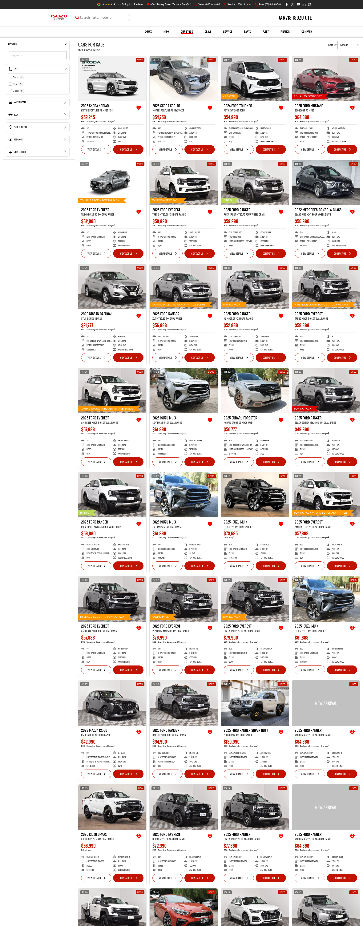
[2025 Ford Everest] (112, 182)
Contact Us (126, 149)
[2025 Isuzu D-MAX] (112, 807)
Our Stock (187, 31)
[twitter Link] (292, 4)
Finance (285, 31)
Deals (208, 31)
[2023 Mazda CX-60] (112, 703)
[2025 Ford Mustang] (326, 78)
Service (227, 31)
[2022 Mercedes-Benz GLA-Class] (326, 182)
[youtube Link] (298, 4)
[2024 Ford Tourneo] (255, 78)
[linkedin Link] (304, 4)
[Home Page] (59, 17)
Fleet (266, 31)
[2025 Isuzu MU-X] (184, 390)
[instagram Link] (309, 4)
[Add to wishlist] (139, 108)
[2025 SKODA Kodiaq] (112, 78)
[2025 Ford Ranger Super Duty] (255, 703)
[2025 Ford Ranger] (255, 182)
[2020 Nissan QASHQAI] (112, 286)
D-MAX (148, 31)
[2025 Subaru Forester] (255, 390)
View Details (94, 149)
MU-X (166, 31)
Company (306, 31)
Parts (247, 31)
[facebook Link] (286, 4)
